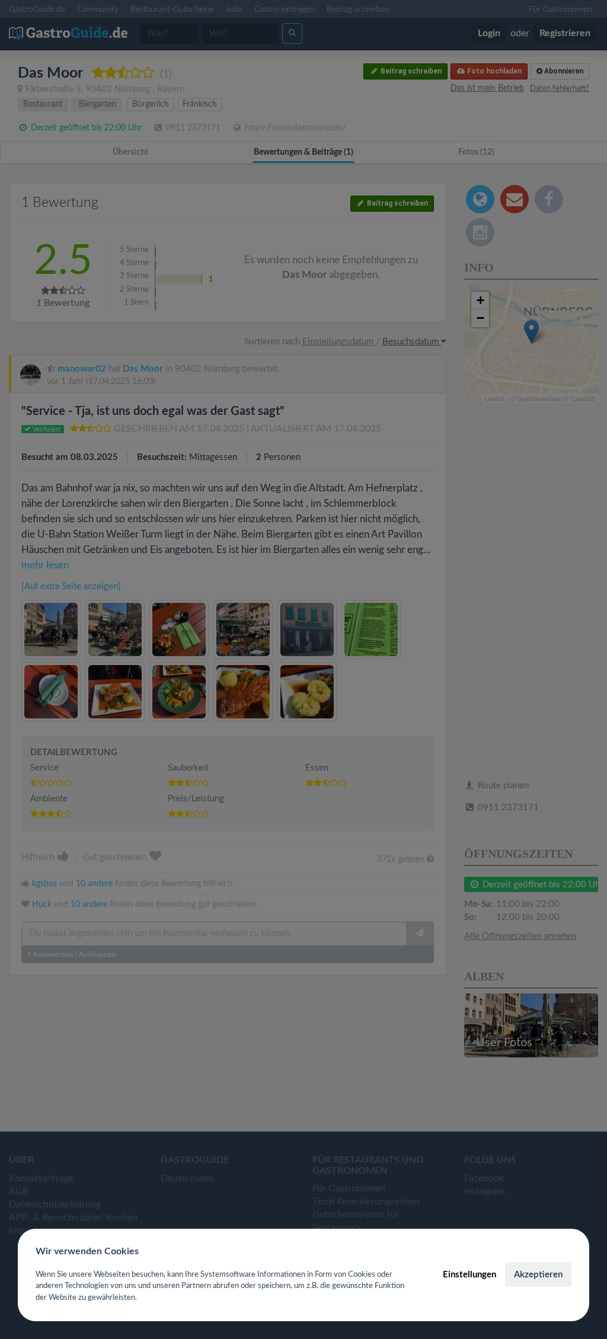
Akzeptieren (538, 1274)
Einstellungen (469, 1274)
